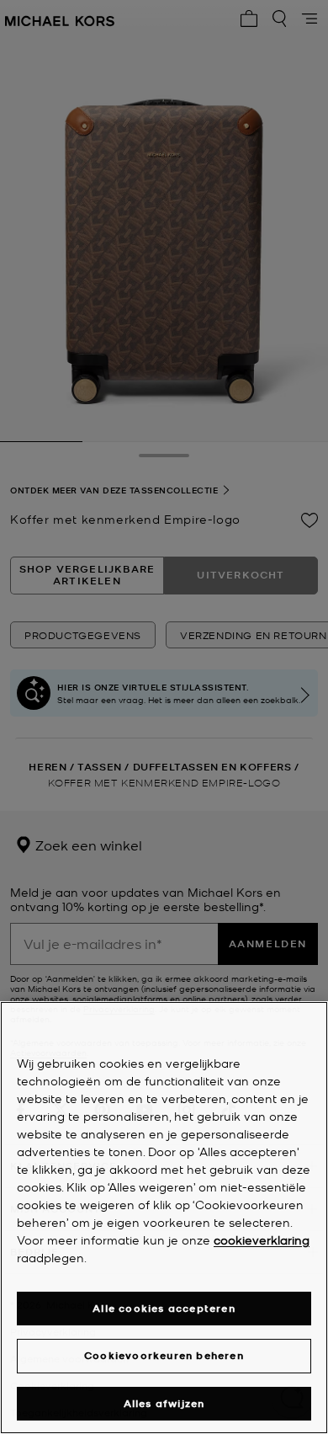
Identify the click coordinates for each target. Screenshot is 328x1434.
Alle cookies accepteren (164, 1308)
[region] (164, 1217)
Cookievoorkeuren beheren (164, 1355)
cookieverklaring (261, 1239)
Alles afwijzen (164, 1403)
